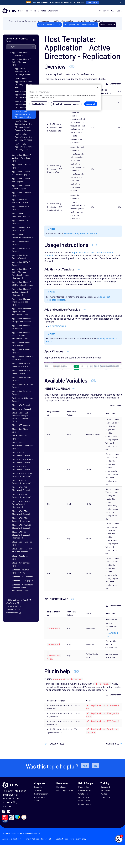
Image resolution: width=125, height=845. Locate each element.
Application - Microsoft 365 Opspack (21, 53)
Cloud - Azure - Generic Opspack (22, 543)
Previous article (56, 744)
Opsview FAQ (11, 609)
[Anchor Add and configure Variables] (84, 309)
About (37, 800)
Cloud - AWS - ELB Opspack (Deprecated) (21, 495)
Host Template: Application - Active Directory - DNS (23, 104)
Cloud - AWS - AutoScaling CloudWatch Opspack (22, 445)
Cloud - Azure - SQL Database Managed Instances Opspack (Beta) (20, 417)
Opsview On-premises (26, 21)
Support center (84, 804)
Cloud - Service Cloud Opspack (21, 564)
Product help (24, 11)
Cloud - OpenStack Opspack (20, 430)
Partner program (41, 794)
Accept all (90, 104)
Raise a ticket (84, 800)
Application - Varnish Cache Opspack (21, 371)
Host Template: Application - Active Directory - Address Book (23, 83)
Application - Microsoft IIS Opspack (21, 327)
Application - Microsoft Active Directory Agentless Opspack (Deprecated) (21, 273)
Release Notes (12, 606)
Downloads (61, 787)
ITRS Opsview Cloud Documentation (79, 24)
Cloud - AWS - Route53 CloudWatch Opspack (21, 526)
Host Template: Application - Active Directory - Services (23, 137)
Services (38, 790)
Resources (105, 797)
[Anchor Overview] (72, 66)
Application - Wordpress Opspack (22, 385)
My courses (105, 790)
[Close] (97, 87)
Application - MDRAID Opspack (21, 263)
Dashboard (105, 787)
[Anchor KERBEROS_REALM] (74, 388)
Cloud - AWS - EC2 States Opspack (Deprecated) (22, 474)
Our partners (39, 797)
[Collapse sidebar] (34, 40)
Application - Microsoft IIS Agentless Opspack (21, 320)
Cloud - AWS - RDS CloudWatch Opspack (21, 512)
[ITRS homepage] (9, 11)
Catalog (103, 794)
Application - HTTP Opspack (20, 221)
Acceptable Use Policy (11, 839)
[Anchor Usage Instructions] (94, 244)
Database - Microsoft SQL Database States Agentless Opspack (22, 587)
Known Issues (12, 612)
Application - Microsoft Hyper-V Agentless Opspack (21, 302)
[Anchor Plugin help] (76, 671)
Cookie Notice (62, 839)
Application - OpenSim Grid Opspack (21, 343)
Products (38, 787)
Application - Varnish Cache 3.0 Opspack (21, 364)
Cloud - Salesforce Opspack (20, 557)
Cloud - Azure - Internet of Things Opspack (22, 550)
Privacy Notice (47, 839)
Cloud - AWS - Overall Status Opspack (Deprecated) (21, 504)
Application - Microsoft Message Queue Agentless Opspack (21, 335)
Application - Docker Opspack (20, 207)
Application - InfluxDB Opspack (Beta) (21, 228)
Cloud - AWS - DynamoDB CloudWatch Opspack (22, 460)
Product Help (83, 787)
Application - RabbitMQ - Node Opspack (22, 357)
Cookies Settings (39, 104)
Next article (112, 744)
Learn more (91, 2)
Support (102, 11)
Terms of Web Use (31, 839)
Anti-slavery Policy (78, 839)
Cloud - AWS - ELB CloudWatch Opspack (21, 488)
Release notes (40, 11)
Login (119, 11)
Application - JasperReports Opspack (22, 235)
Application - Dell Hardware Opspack (20, 200)
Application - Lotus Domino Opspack (20, 256)
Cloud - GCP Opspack (21, 425)
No (95, 766)
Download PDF (106, 24)
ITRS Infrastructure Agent (17, 600)
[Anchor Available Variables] (93, 380)
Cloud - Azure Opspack (21, 409)
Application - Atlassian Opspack (21, 193)
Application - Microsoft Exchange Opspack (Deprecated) (21, 292)
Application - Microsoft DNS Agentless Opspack (22, 283)
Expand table (115, 83)
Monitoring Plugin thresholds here (80, 233)
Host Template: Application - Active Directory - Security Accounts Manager (23, 125)
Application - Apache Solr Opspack (21, 180)
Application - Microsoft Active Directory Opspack (21, 62)
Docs (11, 21)
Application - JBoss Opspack (20, 242)
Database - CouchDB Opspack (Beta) (21, 571)
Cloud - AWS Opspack (21, 405)
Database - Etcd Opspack (22, 580)
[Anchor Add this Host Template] (78, 269)
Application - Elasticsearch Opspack (21, 214)
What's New (11, 603)
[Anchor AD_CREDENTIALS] (72, 599)
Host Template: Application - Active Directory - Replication (78, 21)
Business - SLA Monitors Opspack (22, 399)
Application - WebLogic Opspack (22, 378)
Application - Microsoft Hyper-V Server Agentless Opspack (21, 311)
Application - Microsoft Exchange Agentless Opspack (21, 158)
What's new (53, 11)
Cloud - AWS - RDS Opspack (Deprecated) (21, 519)
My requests (83, 797)
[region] (63, 98)
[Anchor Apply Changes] (67, 351)
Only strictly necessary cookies (66, 104)
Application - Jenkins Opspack (21, 249)
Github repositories (64, 790)
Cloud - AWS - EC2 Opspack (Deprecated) (21, 481)
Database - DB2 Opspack (22, 576)
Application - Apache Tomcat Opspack (21, 187)
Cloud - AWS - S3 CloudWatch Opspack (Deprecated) (21, 535)
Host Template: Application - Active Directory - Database (23, 94)
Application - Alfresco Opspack (21, 166)
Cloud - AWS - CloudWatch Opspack (21, 453)
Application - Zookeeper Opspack (22, 392)
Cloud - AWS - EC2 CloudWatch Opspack (21, 467)
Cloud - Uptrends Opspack (19, 437)
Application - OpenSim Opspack (21, 350)
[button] (119, 839)
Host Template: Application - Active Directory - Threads (23, 147)
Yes (85, 766)
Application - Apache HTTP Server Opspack (21, 173)
